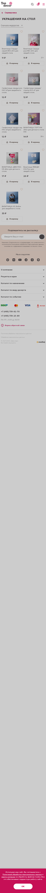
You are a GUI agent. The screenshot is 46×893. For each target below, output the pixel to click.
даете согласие (8, 877)
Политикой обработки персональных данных (22, 874)
